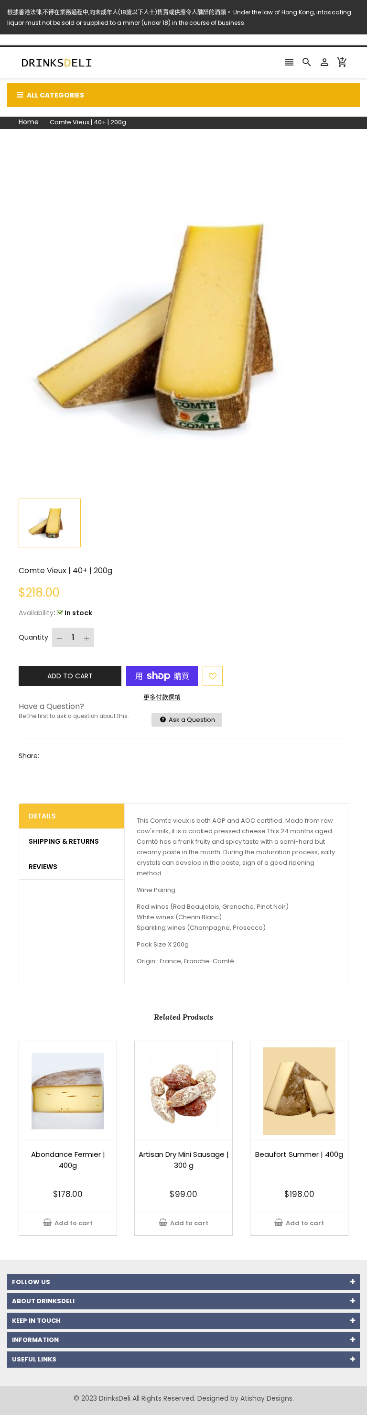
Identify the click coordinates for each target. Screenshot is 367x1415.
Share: (29, 756)
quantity (33, 637)
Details (42, 816)
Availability (36, 613)
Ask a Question (191, 719)
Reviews (43, 866)
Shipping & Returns (64, 841)
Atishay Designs (266, 1398)
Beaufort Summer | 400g (299, 1154)
